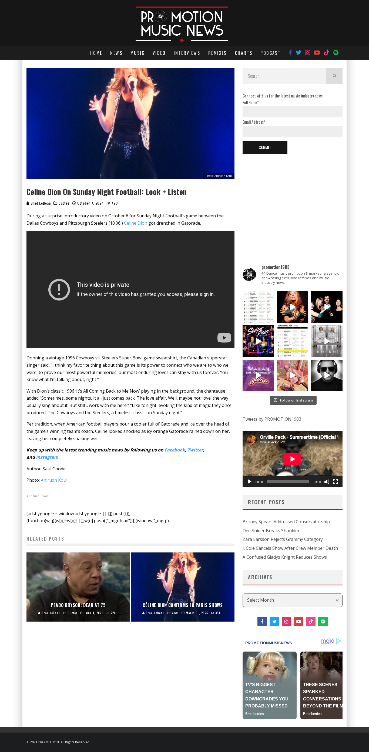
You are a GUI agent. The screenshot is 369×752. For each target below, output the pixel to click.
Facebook (175, 450)
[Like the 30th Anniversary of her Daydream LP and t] (258, 375)
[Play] (249, 481)
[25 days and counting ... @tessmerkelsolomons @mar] (327, 341)
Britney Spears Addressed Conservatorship (286, 522)
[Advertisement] (293, 200)
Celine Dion (135, 223)
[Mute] (327, 481)
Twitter (195, 450)
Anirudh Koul (54, 480)
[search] (334, 76)
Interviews (187, 53)
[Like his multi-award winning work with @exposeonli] (327, 307)
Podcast (270, 53)
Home (96, 53)
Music (137, 53)
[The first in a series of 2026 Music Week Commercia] (258, 307)
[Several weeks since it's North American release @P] (292, 307)
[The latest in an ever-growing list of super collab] (327, 375)
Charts (243, 53)
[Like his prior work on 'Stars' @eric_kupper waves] (292, 375)
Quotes (63, 203)
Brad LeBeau (40, 203)
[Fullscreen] (335, 481)
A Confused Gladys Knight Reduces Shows (285, 557)
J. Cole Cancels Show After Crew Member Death (290, 548)
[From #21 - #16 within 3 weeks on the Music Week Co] (292, 341)
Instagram (47, 457)
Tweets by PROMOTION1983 (272, 419)
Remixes (217, 53)
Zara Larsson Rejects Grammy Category (283, 539)
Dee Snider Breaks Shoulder (271, 531)
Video (159, 53)
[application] (293, 459)
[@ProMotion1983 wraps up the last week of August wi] (258, 341)
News (116, 53)
